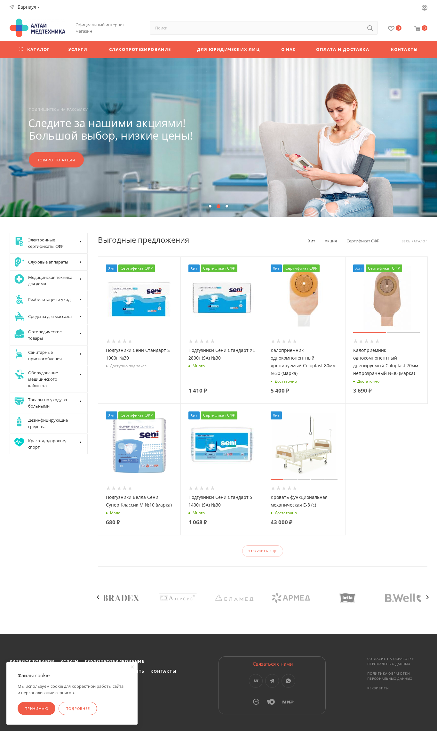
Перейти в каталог (57, 160)
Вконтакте (256, 681)
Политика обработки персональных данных (389, 676)
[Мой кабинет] (424, 8)
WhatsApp (288, 681)
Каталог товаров (32, 661)
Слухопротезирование (114, 661)
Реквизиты (378, 688)
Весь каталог (414, 241)
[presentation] (97, 597)
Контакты (163, 671)
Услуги (69, 661)
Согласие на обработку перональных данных (390, 661)
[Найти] (370, 28)
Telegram (272, 681)
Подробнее (78, 708)
